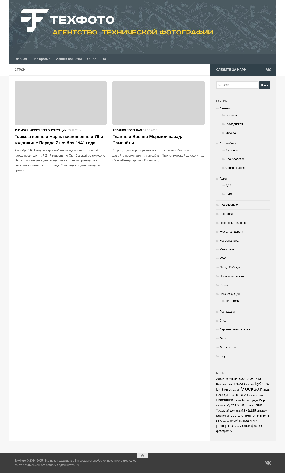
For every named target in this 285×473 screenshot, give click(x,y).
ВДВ (228, 185)
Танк (258, 405)
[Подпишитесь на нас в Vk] (268, 69)
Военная (135, 130)
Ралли (237, 400)
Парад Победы (230, 267)
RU (104, 59)
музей (234, 420)
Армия (35, 130)
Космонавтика (229, 240)
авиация (248, 410)
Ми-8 (219, 389)
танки (246, 426)
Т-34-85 (239, 405)
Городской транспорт (234, 222)
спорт (238, 426)
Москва (249, 388)
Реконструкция (250, 400)
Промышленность (232, 276)
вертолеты (254, 415)
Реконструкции (54, 130)
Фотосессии (228, 347)
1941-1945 (21, 130)
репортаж (225, 425)
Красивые (249, 384)
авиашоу (262, 411)
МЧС (223, 258)
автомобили (223, 415)
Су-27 (230, 405)
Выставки (231, 150)
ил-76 (219, 421)
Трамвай (222, 410)
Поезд (261, 395)
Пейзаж (252, 395)
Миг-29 (236, 390)
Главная (20, 59)
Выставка (221, 384)
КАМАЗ (238, 384)
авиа (238, 411)
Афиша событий (69, 59)
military (233, 378)
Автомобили (228, 143)
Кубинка (262, 384)
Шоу (222, 356)
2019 (225, 379)
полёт (253, 421)
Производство (234, 159)
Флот (223, 338)
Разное (224, 285)
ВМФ (228, 194)
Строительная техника (235, 329)
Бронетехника (229, 204)
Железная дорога (231, 231)
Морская (231, 132)
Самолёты (221, 405)
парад (244, 420)
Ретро (262, 400)
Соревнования (235, 167)
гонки (266, 415)
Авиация (119, 130)
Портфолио (41, 59)
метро (226, 421)
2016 (219, 379)
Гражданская (234, 124)
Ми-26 (228, 389)
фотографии (224, 431)
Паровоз (237, 394)
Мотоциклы (227, 249)
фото (256, 425)
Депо (230, 384)
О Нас (91, 59)
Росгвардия (227, 311)
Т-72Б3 (249, 405)
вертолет (237, 415)
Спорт (224, 320)
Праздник (224, 400)
